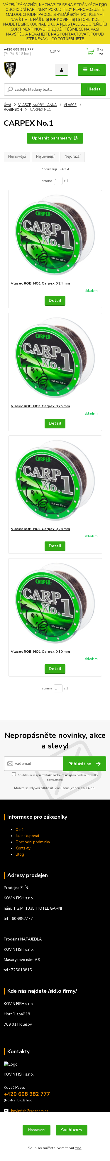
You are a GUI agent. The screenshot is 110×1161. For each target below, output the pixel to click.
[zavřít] (102, 6)
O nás (21, 829)
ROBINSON (13, 109)
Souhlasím (71, 1130)
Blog (20, 854)
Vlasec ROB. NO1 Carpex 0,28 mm (40, 528)
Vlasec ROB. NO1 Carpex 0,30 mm (40, 651)
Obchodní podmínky (33, 842)
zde (78, 1148)
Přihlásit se (80, 764)
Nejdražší (72, 156)
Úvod (7, 105)
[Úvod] (25, 70)
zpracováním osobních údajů (54, 775)
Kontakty (23, 848)
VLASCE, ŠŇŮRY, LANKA (37, 105)
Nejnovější (17, 156)
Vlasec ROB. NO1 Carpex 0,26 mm (40, 406)
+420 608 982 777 (18, 49)
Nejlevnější (45, 156)
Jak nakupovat (27, 836)
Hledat (94, 89)
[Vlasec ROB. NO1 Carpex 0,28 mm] (55, 481)
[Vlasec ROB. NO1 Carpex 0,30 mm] (55, 604)
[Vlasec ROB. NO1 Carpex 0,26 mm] (55, 358)
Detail (55, 300)
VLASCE (70, 105)
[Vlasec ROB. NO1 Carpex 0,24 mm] (55, 235)
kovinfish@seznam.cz (29, 1111)
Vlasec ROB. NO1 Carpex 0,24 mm (40, 283)
